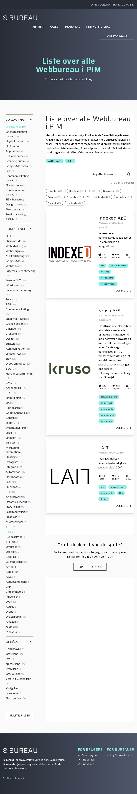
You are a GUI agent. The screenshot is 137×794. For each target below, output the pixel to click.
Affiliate (12, 566)
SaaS (10, 170)
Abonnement (15, 496)
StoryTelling (15, 506)
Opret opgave (117, 36)
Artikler (38, 26)
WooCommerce (18, 363)
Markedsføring (17, 255)
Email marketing (18, 318)
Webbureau (16, 126)
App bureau (14, 151)
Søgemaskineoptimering (20, 273)
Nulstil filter (19, 715)
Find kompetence (98, 26)
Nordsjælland (16, 698)
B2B (11, 304)
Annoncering (16, 387)
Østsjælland (15, 673)
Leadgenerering (17, 511)
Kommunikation (18, 348)
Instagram (14, 461)
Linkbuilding (15, 397)
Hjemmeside (16, 241)
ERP (10, 586)
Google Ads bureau (19, 165)
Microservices (16, 521)
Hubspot (13, 486)
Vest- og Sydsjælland (18, 681)
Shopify (12, 422)
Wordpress (15, 285)
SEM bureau (15, 199)
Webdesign (15, 250)
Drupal (11, 611)
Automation (15, 471)
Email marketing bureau (16, 216)
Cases (54, 26)
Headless (13, 516)
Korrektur (13, 571)
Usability (13, 551)
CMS (11, 382)
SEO (11, 236)
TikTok (12, 541)
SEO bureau (15, 146)
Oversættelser (16, 561)
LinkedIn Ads (16, 353)
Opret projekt (90, 566)
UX (10, 402)
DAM (11, 601)
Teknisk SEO (16, 280)
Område (12, 641)
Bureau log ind (123, 4)
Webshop (14, 265)
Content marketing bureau (17, 178)
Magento (13, 631)
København (15, 648)
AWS (10, 576)
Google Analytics (18, 412)
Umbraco (13, 546)
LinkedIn (13, 437)
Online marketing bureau (16, 134)
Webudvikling (16, 246)
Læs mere (121, 290)
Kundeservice (16, 536)
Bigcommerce (16, 591)
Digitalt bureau (17, 141)
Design (12, 338)
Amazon (12, 621)
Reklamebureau (17, 156)
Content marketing (17, 311)
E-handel (13, 328)
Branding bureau (17, 161)
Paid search (15, 407)
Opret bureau (100, 4)
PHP (10, 491)
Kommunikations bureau (16, 192)
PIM (10, 531)
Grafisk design (17, 323)
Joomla (12, 626)
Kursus (11, 606)
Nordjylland (15, 663)
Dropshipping (16, 616)
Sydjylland (13, 668)
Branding (13, 333)
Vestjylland (14, 688)
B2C (11, 368)
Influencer (13, 596)
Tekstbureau (15, 209)
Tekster (13, 442)
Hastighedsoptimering (19, 375)
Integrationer (16, 466)
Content (13, 417)
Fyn (10, 658)
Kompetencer (16, 228)
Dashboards (15, 476)
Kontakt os (21, 777)
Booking (12, 556)
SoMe (11, 299)
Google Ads (15, 260)
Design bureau (16, 204)
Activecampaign (17, 581)
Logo (11, 432)
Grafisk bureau (16, 185)
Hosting (13, 456)
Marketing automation (15, 449)
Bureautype (15, 119)
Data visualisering (18, 501)
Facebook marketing (18, 292)
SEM (11, 358)
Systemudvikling (18, 427)
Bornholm (13, 693)
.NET (10, 526)
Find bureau (72, 26)
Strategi (13, 343)
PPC (11, 392)
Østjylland (14, 653)
